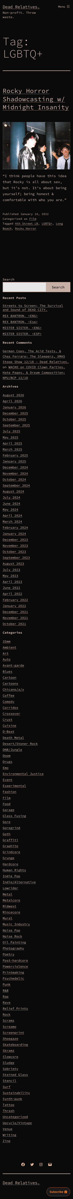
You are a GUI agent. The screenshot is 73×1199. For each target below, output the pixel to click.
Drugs (7, 762)
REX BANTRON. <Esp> (20, 322)
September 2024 (16, 485)
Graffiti (10, 840)
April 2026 (12, 401)
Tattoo (8, 1105)
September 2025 (16, 425)
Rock (6, 1014)
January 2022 (14, 606)
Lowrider (10, 888)
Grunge (8, 858)
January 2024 (14, 534)
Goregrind (11, 828)
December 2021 (15, 612)
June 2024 (11, 503)
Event (7, 780)
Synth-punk (12, 1099)
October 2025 (14, 419)
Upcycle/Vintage (17, 1123)
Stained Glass (15, 1075)
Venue (7, 1129)
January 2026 (14, 407)
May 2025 (10, 437)
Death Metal (13, 738)
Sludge (8, 1063)
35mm (6, 641)
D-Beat (8, 731)
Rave (6, 1002)
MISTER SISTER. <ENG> (22, 328)
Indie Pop (11, 876)
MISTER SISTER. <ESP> (22, 334)
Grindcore (11, 852)
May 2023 (10, 576)
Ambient (9, 647)
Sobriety (10, 1069)
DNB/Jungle (12, 750)
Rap (6, 996)
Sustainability (16, 1093)
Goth (6, 834)
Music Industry (16, 924)
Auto (6, 659)
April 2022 (12, 594)
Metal (7, 894)
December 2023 (15, 540)
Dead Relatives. (21, 7)
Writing (9, 1135)
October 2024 (14, 479)
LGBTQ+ (47, 223)
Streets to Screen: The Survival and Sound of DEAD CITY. (33, 308)
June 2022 (11, 588)
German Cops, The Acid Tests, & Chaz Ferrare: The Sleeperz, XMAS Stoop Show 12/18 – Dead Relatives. (36, 356)
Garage (8, 810)
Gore (6, 822)
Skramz (8, 1050)
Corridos (10, 707)
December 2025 (15, 413)
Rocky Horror (25, 228)
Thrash (8, 1111)
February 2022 (15, 600)
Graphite (10, 846)
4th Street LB (26, 223)
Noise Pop (11, 930)
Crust (7, 719)
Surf (6, 1087)
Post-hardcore (15, 960)
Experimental (14, 786)
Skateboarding (15, 1044)
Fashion (9, 792)
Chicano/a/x (13, 689)
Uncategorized (15, 1117)
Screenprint (13, 1033)
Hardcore (10, 864)
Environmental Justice (23, 774)
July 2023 (11, 570)
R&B (6, 990)
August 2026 (13, 395)
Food (6, 804)
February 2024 (15, 527)
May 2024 (10, 509)
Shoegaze (10, 1038)
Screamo (9, 1027)
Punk (6, 984)
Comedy (8, 702)
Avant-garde (13, 665)
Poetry (8, 954)
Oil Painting (14, 942)
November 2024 (15, 473)
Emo (6, 768)
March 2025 (12, 449)
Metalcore (11, 900)
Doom (6, 756)
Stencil (9, 1081)
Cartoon (9, 677)
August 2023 (13, 563)
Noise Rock (12, 936)
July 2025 (11, 431)
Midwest (9, 906)
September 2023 (16, 557)
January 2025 (14, 461)
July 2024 (11, 497)
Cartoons (10, 683)
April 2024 (12, 515)
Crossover (11, 713)
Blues (7, 671)
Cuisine (9, 725)
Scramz (8, 1020)
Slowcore (10, 1057)
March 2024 (12, 521)
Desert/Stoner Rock (20, 744)
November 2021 (15, 618)
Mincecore (11, 912)
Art (6, 653)
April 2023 (12, 582)
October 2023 (14, 551)
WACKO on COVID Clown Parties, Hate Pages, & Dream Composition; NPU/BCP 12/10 (34, 372)
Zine (6, 1141)
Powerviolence (15, 966)
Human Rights (14, 870)
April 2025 (12, 443)
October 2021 (14, 624)
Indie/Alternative (19, 882)
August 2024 (13, 491)
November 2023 (15, 546)
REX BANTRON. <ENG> (20, 316)
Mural (7, 918)
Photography (13, 948)
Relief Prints (15, 1008)
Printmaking (13, 972)
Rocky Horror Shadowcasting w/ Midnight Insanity (36, 99)
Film (32, 218)
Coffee (8, 695)
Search (8, 279)
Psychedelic (13, 978)
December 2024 (15, 467)
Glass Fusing (14, 816)
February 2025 (15, 455)
